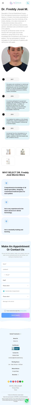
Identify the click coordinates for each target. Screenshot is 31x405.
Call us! (28, 3)
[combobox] (3, 275)
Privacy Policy (15, 387)
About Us (15, 341)
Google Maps (15, 371)
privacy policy (23, 310)
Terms (15, 389)
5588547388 (15, 355)
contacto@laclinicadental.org (16, 357)
